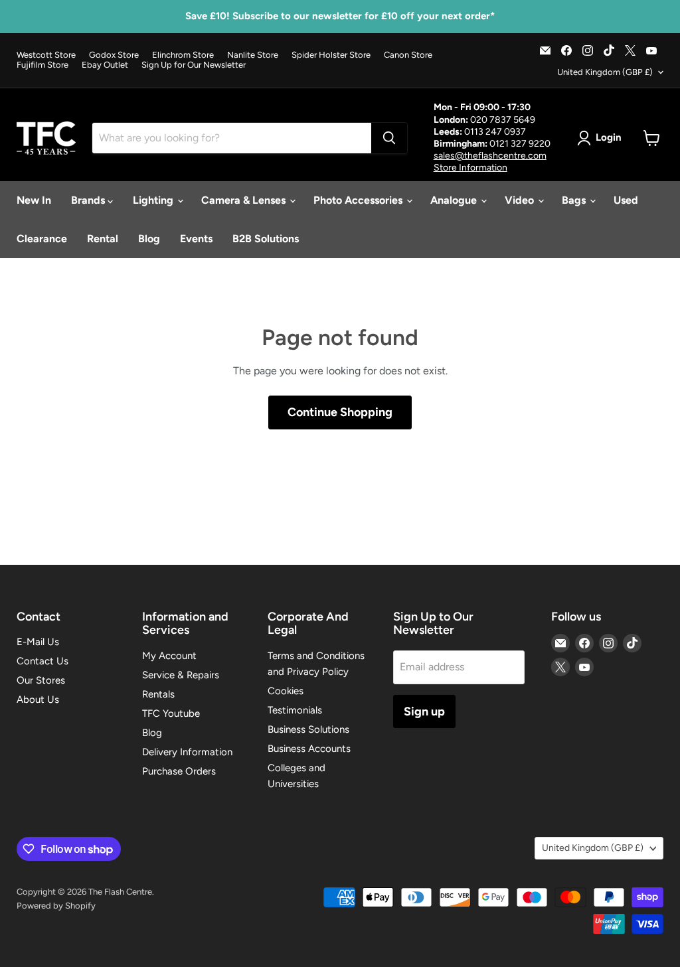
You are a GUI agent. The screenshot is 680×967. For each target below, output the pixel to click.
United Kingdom (605, 72)
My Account (169, 656)
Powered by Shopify (56, 906)
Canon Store (408, 55)
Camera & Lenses (244, 200)
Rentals (158, 694)
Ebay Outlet (105, 65)
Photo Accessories (359, 200)
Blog (149, 238)
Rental (102, 238)
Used (626, 200)
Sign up (424, 711)
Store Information (470, 167)
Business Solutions (308, 729)
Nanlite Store (252, 55)
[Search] (389, 138)
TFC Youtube (171, 713)
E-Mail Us (38, 642)
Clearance (42, 238)
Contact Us (42, 661)
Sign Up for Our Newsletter (193, 65)
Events (196, 238)
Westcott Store (46, 55)
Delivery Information (187, 752)
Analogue (454, 200)
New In (34, 200)
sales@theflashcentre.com (490, 155)
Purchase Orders (179, 771)
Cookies (285, 691)
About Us (38, 700)
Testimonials (295, 710)
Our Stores (41, 680)
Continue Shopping (340, 412)
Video (521, 200)
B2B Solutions (265, 238)
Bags (575, 200)
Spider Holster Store (331, 55)
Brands (89, 200)
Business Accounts (309, 749)
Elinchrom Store (183, 55)
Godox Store (114, 55)
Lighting (154, 200)
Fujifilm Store (42, 65)
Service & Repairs (180, 675)
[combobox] (231, 138)
